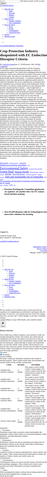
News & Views (9, 285)
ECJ (29, 165)
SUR (45, 177)
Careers (11, 277)
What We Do (8, 279)
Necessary (6, 355)
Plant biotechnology (19, 174)
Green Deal (7, 171)
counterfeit (22, 163)
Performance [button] (4, 438)
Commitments (13, 291)
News (11, 287)
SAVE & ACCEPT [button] (6, 476)
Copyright (43, 251)
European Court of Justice (35, 168)
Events (11, 289)
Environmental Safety (14, 168)
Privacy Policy (42, 249)
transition (5, 185)
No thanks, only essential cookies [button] (30, 320)
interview (41, 172)
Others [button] (2, 468)
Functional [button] (3, 428)
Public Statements (17, 46)
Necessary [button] (3, 352)
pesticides (8, 174)
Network (12, 273)
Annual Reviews (14, 293)
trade (1, 185)
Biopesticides (4, 163)
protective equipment (31, 174)
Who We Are (8, 269)
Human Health (22, 171)
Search (3, 3)
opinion (2, 174)
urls (14, 185)
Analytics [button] (3, 448)
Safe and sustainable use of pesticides (24, 176)
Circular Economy (13, 163)
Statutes (11, 275)
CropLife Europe (8, 64)
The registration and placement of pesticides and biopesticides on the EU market (22, 182)
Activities (3, 46)
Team (11, 271)
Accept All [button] (15, 320)
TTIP (11, 185)
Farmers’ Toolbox (15, 281)
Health (9, 46)
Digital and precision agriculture (13, 165)
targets (1, 179)
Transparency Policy (40, 247)
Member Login (9, 297)
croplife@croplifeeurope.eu (9, 241)
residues (40, 174)
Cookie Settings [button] (5, 320)
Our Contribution (15, 283)
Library (7, 295)
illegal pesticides (34, 172)
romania (2, 177)
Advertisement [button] (5, 458)
